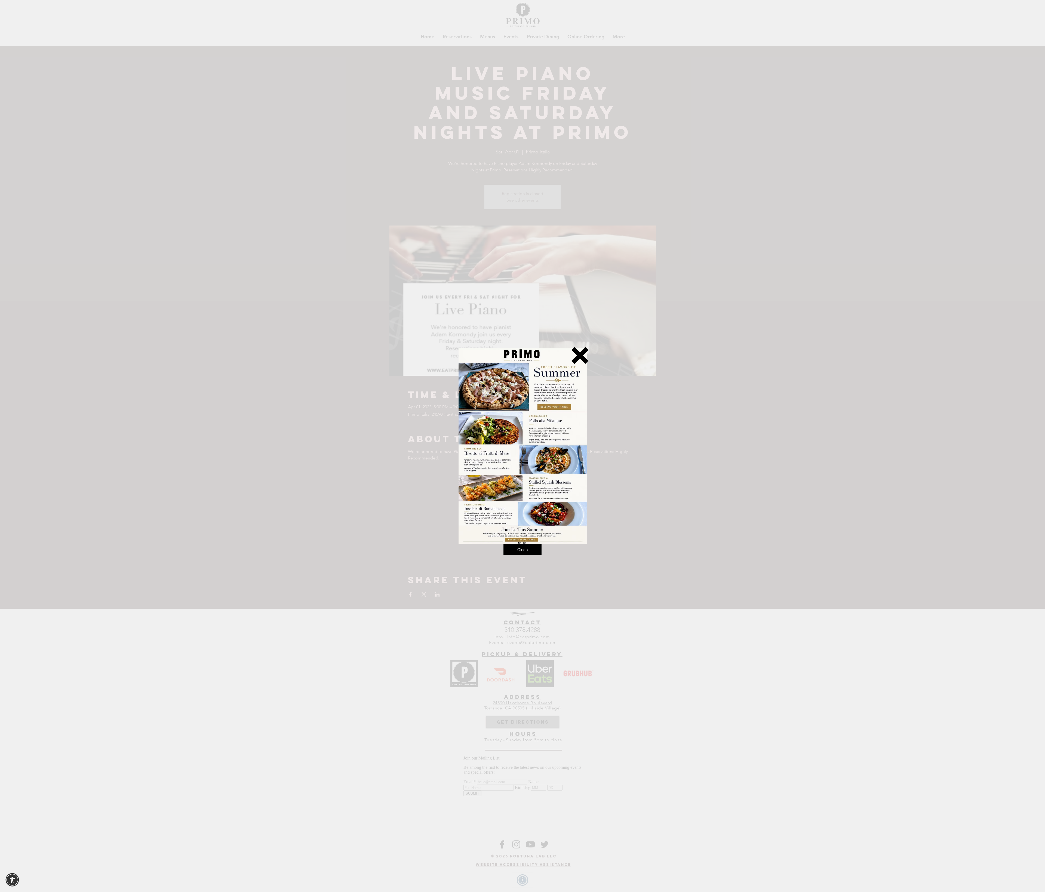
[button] (579, 355)
